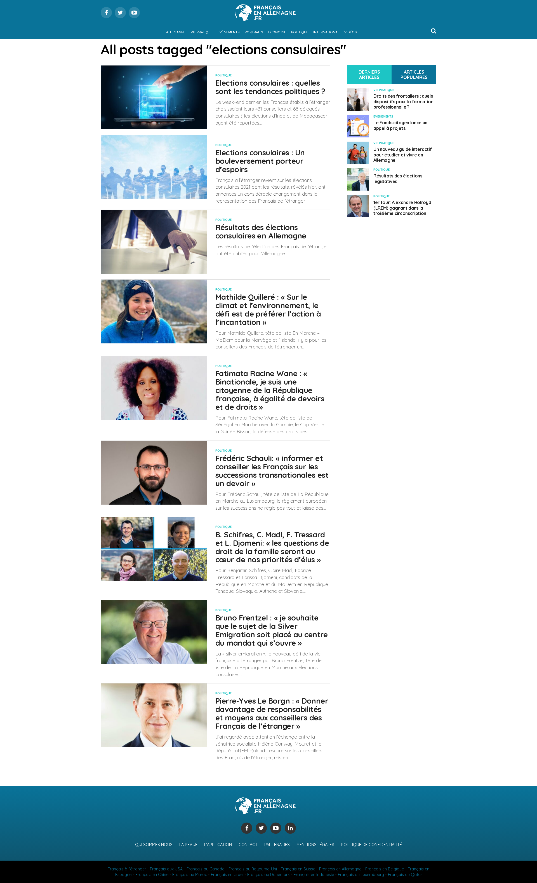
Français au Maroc (189, 874)
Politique (299, 32)
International (326, 32)
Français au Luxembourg (361, 874)
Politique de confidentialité (371, 844)
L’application (218, 844)
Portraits (254, 32)
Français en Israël (227, 874)
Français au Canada (206, 869)
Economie (277, 32)
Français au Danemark (268, 874)
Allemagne (176, 32)
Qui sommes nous (154, 844)
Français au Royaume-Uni (253, 869)
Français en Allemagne (340, 869)
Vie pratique (202, 32)
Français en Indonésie (314, 874)
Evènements (229, 32)
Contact (248, 844)
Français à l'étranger (127, 869)
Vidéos (350, 32)
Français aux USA (166, 869)
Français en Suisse (298, 869)
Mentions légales (315, 844)
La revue (188, 844)
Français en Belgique (384, 869)
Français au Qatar (405, 874)
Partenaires (277, 844)
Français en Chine (151, 874)
